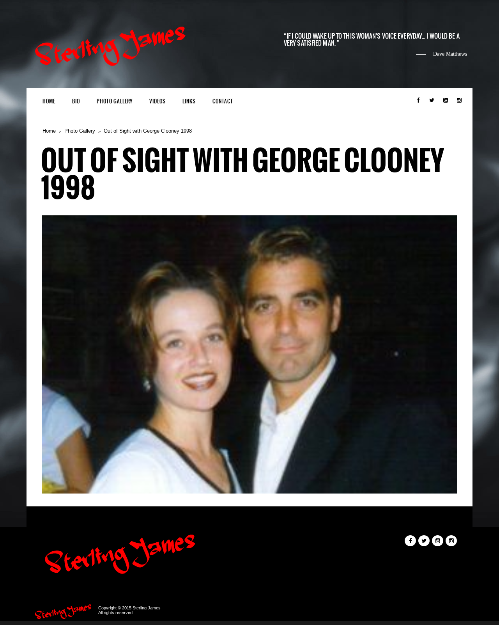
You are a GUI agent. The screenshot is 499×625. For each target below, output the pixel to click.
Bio (76, 101)
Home (48, 101)
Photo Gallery (115, 101)
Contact (222, 101)
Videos (157, 101)
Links (189, 101)
